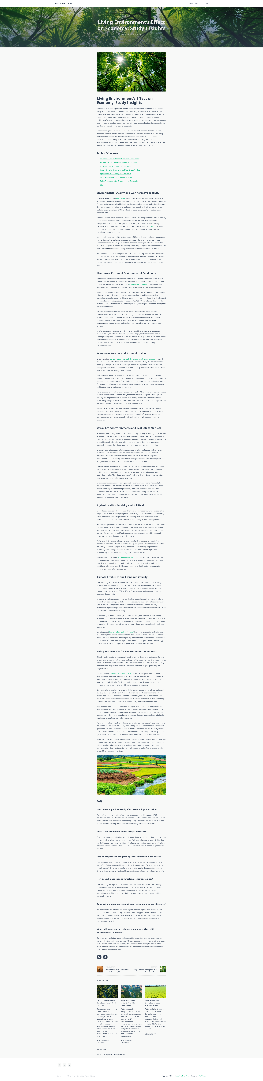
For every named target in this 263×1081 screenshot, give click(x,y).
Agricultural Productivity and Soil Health (115, 174)
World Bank (120, 198)
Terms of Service (90, 1075)
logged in (109, 1055)
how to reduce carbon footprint (121, 632)
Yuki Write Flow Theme (182, 1076)
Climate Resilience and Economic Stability (116, 177)
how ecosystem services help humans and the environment (132, 359)
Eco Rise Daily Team (127, 34)
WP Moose (203, 1076)
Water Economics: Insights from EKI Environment (128, 1002)
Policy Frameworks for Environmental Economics (119, 181)
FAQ (101, 185)
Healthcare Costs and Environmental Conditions (118, 162)
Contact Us (80, 1075)
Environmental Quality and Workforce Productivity (119, 159)
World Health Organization (139, 284)
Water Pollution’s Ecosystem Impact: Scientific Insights (152, 1002)
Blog (196, 3)
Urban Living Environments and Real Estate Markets (120, 170)
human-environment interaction (121, 673)
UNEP (151, 226)
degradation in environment (128, 557)
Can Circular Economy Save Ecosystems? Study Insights (107, 1002)
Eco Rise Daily (63, 3)
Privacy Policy (71, 1075)
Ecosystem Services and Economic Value (115, 166)
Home (191, 3)
